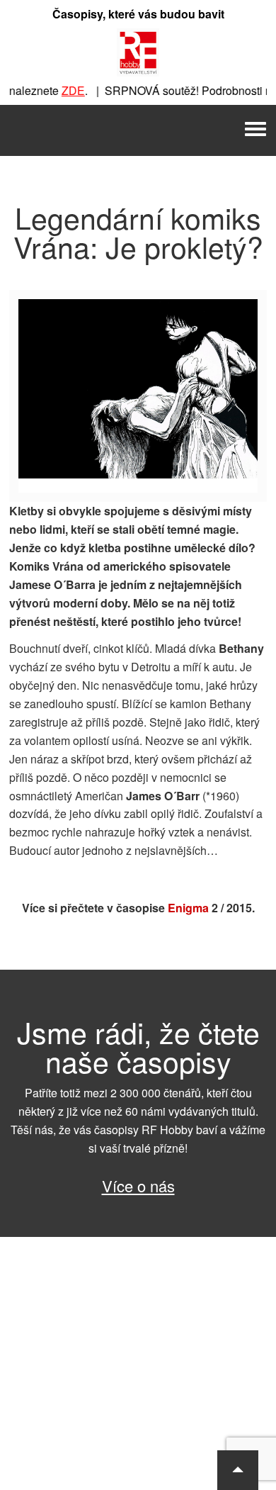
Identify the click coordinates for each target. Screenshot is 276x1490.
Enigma (188, 908)
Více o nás (138, 1186)
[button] (237, 1470)
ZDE (67, 90)
